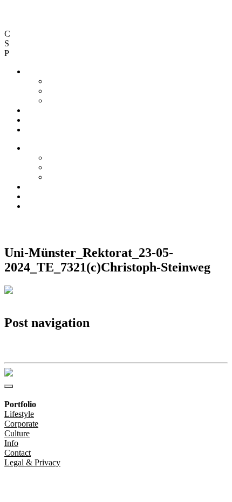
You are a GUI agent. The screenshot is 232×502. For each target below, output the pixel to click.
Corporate (64, 90)
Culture (60, 100)
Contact (39, 119)
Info (33, 110)
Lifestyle (62, 81)
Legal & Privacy (121, 224)
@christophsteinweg (39, 224)
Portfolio (41, 71)
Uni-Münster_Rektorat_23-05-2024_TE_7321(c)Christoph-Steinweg (107, 346)
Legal (35, 129)
